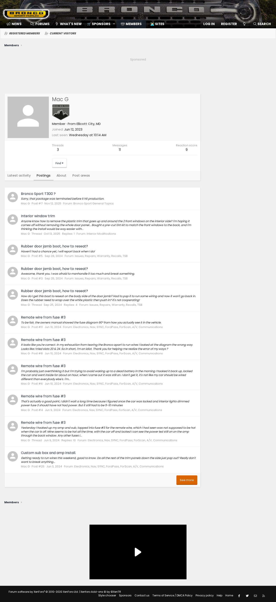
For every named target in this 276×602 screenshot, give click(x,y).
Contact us (142, 595)
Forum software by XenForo (43, 592)
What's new (71, 24)
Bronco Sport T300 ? (38, 193)
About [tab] (61, 175)
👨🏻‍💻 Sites (157, 24)
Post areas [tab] (81, 175)
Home (229, 595)
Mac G (25, 203)
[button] (99, 23)
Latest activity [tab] (19, 175)
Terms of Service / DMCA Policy (172, 595)
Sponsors (125, 595)
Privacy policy (205, 595)
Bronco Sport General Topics (93, 203)
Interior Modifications (101, 234)
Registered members (24, 33)
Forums (42, 24)
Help (219, 595)
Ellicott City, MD (89, 123)
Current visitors (63, 33)
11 (120, 149)
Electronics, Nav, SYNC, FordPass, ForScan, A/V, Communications (118, 327)
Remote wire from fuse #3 (43, 317)
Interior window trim (38, 215)
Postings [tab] (43, 175)
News (17, 24)
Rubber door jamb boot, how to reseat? (54, 246)
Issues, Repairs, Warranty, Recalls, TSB (101, 256)
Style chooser (107, 595)
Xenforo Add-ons (100, 592)
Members (134, 24)
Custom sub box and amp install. (48, 452)
